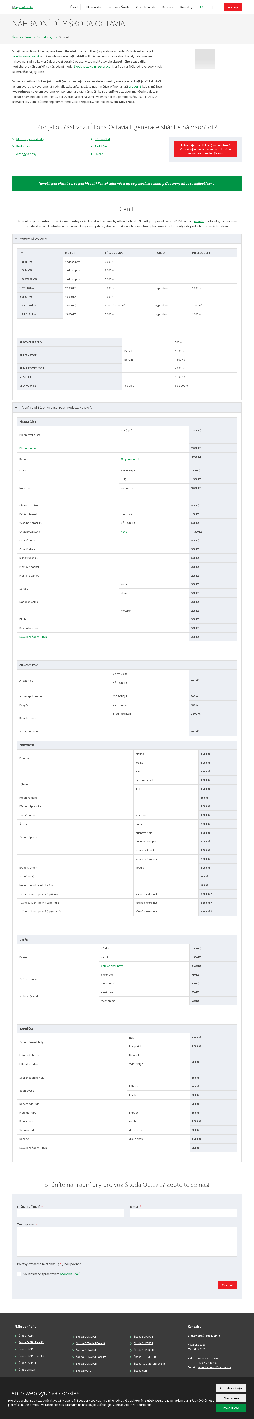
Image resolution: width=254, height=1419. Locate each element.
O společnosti (145, 7)
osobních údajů (70, 1274)
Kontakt (194, 1326)
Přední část (102, 139)
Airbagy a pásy (26, 154)
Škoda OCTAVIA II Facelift (91, 1357)
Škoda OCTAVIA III (86, 1363)
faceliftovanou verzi (25, 56)
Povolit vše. (231, 1408)
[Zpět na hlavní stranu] (34, 7)
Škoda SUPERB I (143, 1336)
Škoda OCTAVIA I (86, 1336)
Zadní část (102, 146)
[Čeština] (210, 7)
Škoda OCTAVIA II (86, 1350)
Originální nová (130, 459)
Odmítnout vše (231, 1388)
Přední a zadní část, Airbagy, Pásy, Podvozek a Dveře (56, 407)
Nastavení (231, 1398)
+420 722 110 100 (207, 1363)
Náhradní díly (93, 7)
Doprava (167, 7)
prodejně (135, 86)
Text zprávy (27, 1224)
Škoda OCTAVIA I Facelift (90, 1343)
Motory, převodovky (30, 139)
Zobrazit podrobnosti (138, 1405)
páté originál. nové (112, 966)
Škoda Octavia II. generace (92, 66)
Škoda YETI (140, 1370)
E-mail (135, 1206)
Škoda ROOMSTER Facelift (149, 1363)
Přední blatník (27, 448)
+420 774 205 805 (208, 1358)
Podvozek (23, 146)
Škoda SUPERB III (144, 1350)
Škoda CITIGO (27, 1369)
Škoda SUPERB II (143, 1343)
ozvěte (199, 221)
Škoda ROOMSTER (145, 1357)
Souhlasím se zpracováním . (52, 1274)
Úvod (74, 7)
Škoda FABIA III (27, 1363)
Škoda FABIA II (27, 1349)
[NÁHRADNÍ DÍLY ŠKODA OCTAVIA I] (205, 59)
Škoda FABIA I (27, 1335)
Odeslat (227, 1285)
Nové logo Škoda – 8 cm (33, 637)
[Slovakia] (217, 7)
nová (124, 531)
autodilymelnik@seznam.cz (214, 1367)
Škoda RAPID (83, 1370)
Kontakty (186, 7)
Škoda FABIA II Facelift (31, 1356)
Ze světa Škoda (119, 7)
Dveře (99, 154)
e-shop (233, 7)
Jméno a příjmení (30, 1206)
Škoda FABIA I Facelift (31, 1342)
